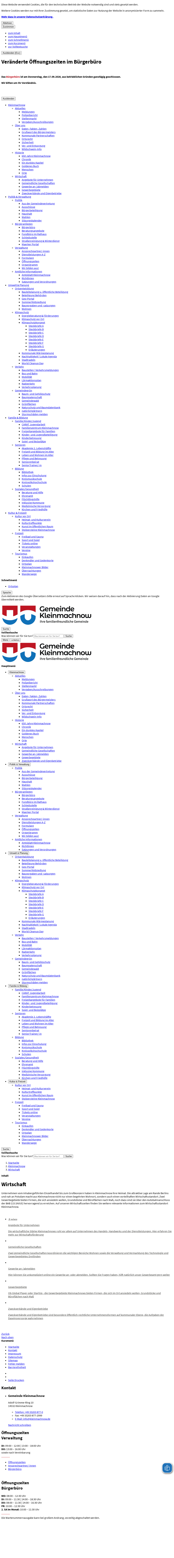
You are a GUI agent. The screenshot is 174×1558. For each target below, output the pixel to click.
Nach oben (7, 1337)
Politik (18, 200)
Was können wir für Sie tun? (17, 636)
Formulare (28, 258)
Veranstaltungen (31, 546)
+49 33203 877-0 (29, 1412)
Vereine (26, 550)
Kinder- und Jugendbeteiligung (39, 434)
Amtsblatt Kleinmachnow (36, 275)
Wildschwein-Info (32, 149)
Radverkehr (28, 383)
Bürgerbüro (28, 227)
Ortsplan (27, 563)
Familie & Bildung (18, 417)
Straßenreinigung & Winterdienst (40, 241)
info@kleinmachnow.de (32, 1419)
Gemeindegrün (23, 390)
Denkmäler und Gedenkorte (38, 560)
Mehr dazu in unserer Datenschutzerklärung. (27, 16)
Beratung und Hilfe (32, 492)
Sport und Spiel (31, 540)
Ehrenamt (27, 495)
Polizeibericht (30, 115)
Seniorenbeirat (30, 461)
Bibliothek (27, 472)
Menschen (27, 169)
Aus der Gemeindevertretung (38, 203)
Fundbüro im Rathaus (34, 234)
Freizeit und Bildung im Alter (38, 451)
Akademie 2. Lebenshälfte (36, 448)
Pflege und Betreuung (34, 458)
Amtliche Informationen (28, 271)
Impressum (14, 1353)
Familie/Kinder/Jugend (28, 421)
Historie (19, 152)
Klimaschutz (22, 312)
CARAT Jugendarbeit (33, 424)
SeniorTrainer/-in (32, 465)
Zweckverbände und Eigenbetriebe (42, 193)
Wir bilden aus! (30, 268)
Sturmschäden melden (35, 414)
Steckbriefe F (36, 343)
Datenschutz (15, 1357)
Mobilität (27, 376)
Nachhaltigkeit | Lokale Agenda (39, 356)
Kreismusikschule (32, 478)
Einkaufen (27, 557)
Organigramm (30, 264)
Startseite (13, 1162)
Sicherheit (27, 142)
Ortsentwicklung (24, 288)
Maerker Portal (30, 244)
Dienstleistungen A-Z (34, 254)
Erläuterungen (37, 349)
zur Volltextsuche (18, 46)
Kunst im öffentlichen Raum (37, 526)
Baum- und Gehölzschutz (36, 393)
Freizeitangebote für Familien (38, 431)
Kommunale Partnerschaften (38, 135)
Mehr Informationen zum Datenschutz (23, 603)
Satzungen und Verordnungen (39, 281)
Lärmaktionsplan (31, 380)
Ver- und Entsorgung (33, 145)
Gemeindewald (30, 400)
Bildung (19, 468)
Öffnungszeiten (30, 261)
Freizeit (19, 533)
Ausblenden (8, 98)
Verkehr (19, 366)
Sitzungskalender (32, 220)
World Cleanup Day (33, 363)
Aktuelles (20, 108)
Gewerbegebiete (31, 190)
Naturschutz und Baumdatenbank (41, 407)
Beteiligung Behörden (34, 295)
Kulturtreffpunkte (32, 523)
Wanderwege (29, 574)
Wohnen (26, 309)
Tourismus (21, 553)
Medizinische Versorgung (36, 506)
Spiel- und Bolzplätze (34, 441)
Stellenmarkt (29, 118)
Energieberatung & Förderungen (40, 315)
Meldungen (28, 111)
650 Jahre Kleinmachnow (36, 156)
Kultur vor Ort (23, 516)
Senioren (20, 444)
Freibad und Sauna (33, 536)
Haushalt (27, 213)
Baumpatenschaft (32, 397)
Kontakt (12, 1350)
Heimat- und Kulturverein (36, 519)
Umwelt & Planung (18, 285)
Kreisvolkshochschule (34, 482)
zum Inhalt (14, 33)
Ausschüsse (28, 207)
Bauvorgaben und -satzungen (38, 305)
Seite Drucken (16, 1380)
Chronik (26, 159)
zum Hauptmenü (17, 36)
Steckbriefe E (36, 339)
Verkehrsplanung (31, 387)
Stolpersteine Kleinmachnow (38, 529)
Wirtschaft (21, 176)
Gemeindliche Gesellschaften (38, 183)
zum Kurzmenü (16, 43)
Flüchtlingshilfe (30, 499)
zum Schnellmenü (18, 39)
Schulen (26, 485)
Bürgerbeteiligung (32, 210)
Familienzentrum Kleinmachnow (40, 427)
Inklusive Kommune (33, 502)
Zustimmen (8, 26)
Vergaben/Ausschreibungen (38, 122)
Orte (24, 173)
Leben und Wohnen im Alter (38, 455)
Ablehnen (7, 23)
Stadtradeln (28, 359)
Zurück (5, 1334)
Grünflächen (29, 404)
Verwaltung (21, 247)
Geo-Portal (28, 298)
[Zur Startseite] (47, 625)
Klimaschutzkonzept (33, 322)
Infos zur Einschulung (34, 475)
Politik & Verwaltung (19, 196)
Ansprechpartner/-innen (36, 251)
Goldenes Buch (30, 166)
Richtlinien (28, 278)
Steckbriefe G (36, 346)
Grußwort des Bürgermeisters (39, 132)
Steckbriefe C (36, 332)
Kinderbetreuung (31, 438)
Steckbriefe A (36, 326)
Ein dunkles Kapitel (33, 162)
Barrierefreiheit (17, 1367)
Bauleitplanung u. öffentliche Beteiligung (45, 292)
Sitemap (13, 1360)
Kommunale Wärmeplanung (38, 353)
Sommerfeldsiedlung (34, 302)
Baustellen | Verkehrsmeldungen (40, 370)
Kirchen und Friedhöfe (34, 509)
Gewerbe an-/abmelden (35, 186)
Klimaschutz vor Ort (33, 319)
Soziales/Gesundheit (27, 489)
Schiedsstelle (29, 237)
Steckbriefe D (36, 336)
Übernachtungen (31, 570)
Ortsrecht (27, 139)
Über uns (20, 125)
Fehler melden (16, 1363)
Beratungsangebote (33, 230)
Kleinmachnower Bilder (35, 567)
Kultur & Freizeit (17, 512)
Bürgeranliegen (24, 224)
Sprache (7, 592)
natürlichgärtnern (32, 410)
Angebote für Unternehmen (37, 179)
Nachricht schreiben (19, 1425)
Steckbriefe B (36, 329)
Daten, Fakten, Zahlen (34, 128)
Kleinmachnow (16, 105)
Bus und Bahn (30, 373)
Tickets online (30, 543)
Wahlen (26, 217)
